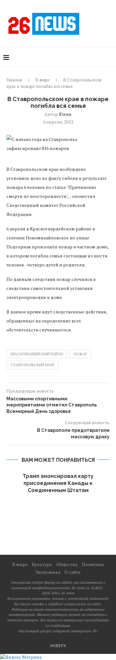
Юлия (65, 114)
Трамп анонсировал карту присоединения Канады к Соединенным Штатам (58, 483)
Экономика (47, 572)
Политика (93, 564)
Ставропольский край (32, 365)
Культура (42, 564)
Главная (14, 80)
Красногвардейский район (37, 354)
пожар (80, 354)
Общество (67, 564)
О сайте (72, 572)
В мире (42, 80)
